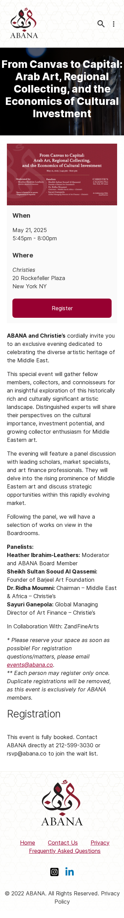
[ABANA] (24, 24)
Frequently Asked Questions (65, 850)
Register (62, 308)
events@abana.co (30, 664)
